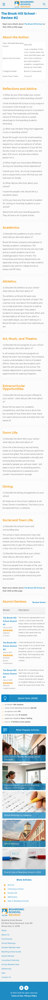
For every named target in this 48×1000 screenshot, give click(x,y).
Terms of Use (17, 996)
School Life (12, 893)
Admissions (12, 897)
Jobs (3, 973)
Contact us (6, 977)
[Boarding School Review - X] (21, 988)
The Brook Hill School (33, 24)
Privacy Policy (30, 996)
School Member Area (10, 964)
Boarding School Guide (11, 951)
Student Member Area (10, 947)
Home (3, 930)
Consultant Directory (10, 960)
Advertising (6, 968)
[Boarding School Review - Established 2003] (24, 4)
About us (5, 934)
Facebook (26, 987)
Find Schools (6, 939)
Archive (11, 885)
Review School (38, 602)
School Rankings (8, 943)
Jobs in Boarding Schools (18, 901)
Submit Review (7, 956)
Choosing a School (16, 889)
